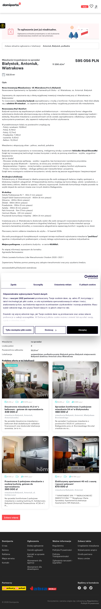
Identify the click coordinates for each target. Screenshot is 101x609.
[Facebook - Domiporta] (79, 587)
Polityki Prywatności (90, 603)
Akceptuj (82, 330)
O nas (4, 545)
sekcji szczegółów (25, 317)
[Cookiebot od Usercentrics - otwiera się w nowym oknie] (86, 277)
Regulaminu (92, 600)
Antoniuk (52, 356)
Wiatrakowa (67, 356)
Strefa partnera (85, 554)
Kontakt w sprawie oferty (35, 555)
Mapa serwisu (8, 558)
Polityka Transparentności (60, 555)
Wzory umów (84, 558)
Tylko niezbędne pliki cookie (18, 330)
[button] (2, 25)
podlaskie (48, 354)
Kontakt (5, 562)
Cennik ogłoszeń (35, 549)
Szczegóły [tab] (38, 284)
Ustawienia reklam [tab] (62, 284)
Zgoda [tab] (13, 284)
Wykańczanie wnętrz (87, 549)
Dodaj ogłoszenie (84, 7)
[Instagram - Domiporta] (85, 587)
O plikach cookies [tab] (87, 284)
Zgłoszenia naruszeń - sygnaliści (62, 561)
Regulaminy (58, 545)
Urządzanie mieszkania (88, 545)
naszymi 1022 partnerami (22, 298)
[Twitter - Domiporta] (90, 587)
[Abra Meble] (43, 588)
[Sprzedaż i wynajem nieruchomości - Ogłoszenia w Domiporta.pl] (12, 4)
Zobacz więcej (11, 517)
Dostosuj (49, 330)
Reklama (6, 554)
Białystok (35, 356)
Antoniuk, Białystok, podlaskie (56, 46)
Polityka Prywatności (62, 549)
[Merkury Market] (14, 588)
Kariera (5, 549)
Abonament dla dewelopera (34, 567)
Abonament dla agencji (34, 561)
